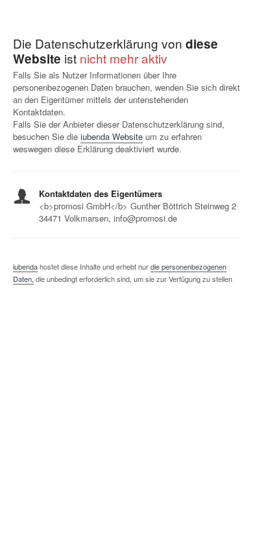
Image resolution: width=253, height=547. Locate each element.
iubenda (25, 266)
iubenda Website (111, 136)
